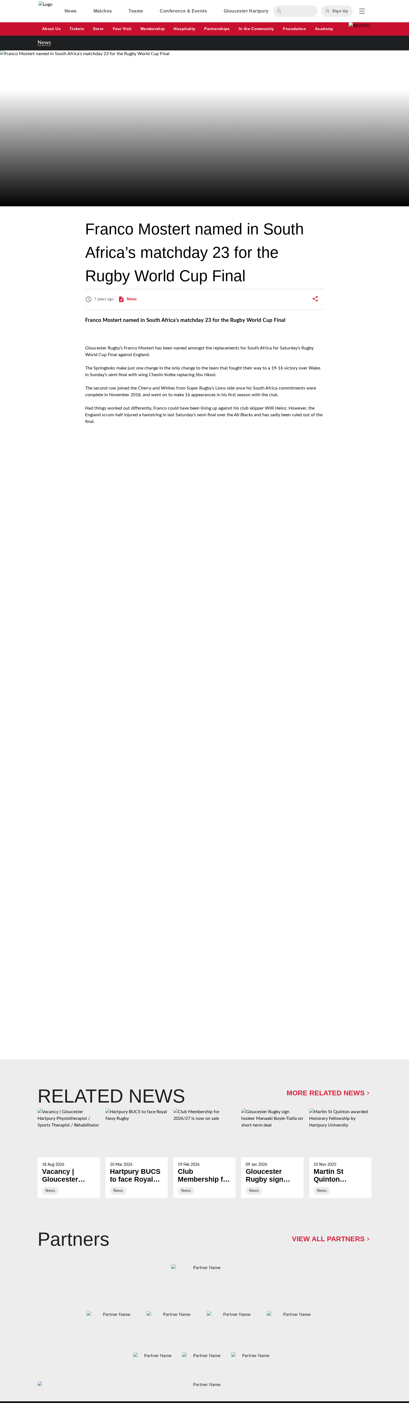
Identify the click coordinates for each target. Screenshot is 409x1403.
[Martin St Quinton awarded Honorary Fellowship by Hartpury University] (340, 1153)
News (44, 42)
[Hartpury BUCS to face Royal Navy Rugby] (136, 1153)
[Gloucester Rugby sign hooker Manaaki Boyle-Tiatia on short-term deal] (272, 1153)
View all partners (328, 1239)
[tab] (70, 11)
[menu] (362, 11)
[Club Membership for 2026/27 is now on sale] (204, 1153)
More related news (326, 1093)
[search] (279, 11)
